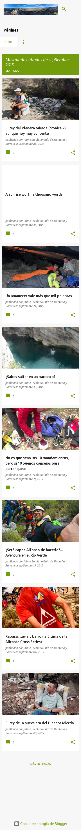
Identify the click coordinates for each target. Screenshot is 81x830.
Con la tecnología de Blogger (43, 824)
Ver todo (12, 70)
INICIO (8, 42)
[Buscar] (64, 9)
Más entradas (40, 763)
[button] (73, 153)
